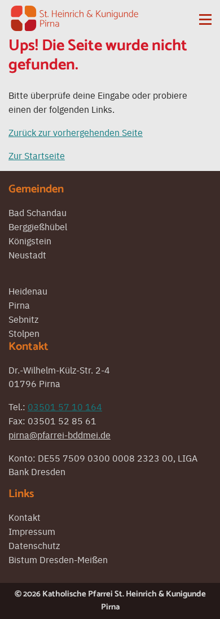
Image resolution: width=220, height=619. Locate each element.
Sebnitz (23, 319)
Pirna (19, 304)
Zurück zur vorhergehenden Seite (75, 132)
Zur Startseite (36, 155)
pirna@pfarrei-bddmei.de (59, 434)
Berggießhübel (37, 226)
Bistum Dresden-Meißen (58, 559)
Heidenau (27, 290)
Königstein (29, 240)
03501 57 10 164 (65, 406)
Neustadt (27, 254)
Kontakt (24, 517)
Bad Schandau (37, 212)
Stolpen (23, 333)
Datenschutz (34, 545)
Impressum (31, 531)
